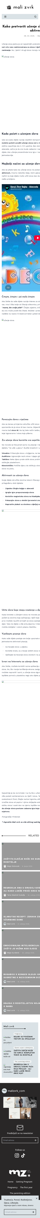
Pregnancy (12, 1187)
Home (10, 1181)
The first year (26, 1187)
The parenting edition (20, 1193)
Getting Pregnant (24, 1181)
